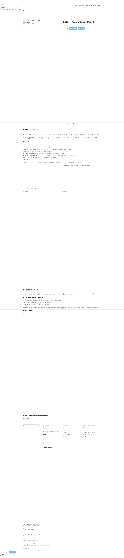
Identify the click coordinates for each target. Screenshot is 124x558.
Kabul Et (12, 552)
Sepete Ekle (73, 28)
